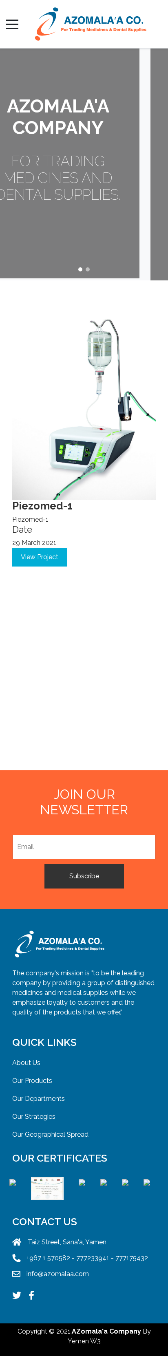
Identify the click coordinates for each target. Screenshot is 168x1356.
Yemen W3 (84, 1341)
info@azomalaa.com (58, 1274)
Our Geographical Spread (50, 1134)
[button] (80, 269)
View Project (39, 557)
